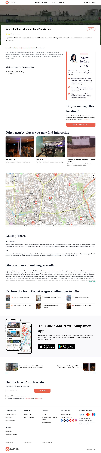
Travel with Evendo (11, 414)
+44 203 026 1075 (66, 414)
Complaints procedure (11, 434)
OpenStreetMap (11, 173)
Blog (53, 2)
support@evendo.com (66, 417)
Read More (92, 281)
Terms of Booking (47, 442)
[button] (50, 198)
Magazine (61, 2)
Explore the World (41, 2)
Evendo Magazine (10, 420)
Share (92, 29)
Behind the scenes (29, 417)
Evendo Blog (9, 417)
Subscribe (42, 390)
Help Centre (9, 431)
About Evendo (27, 414)
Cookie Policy (28, 398)
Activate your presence (81, 124)
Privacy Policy (38, 398)
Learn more (86, 119)
